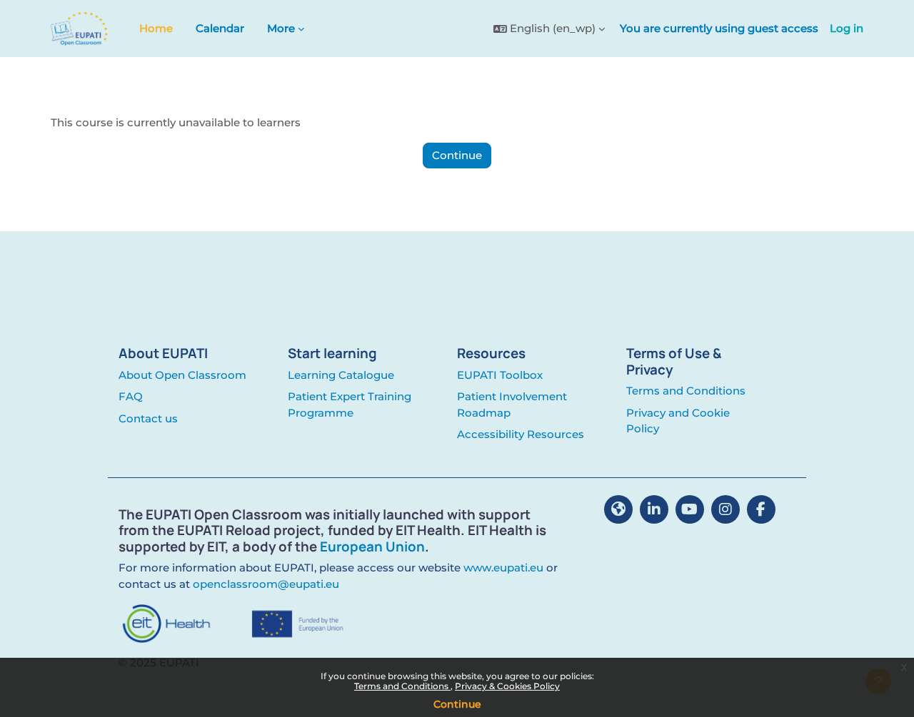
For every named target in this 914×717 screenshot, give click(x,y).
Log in (846, 28)
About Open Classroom (182, 375)
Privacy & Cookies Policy (507, 686)
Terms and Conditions (402, 686)
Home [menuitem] (156, 28)
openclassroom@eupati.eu (266, 584)
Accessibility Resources (520, 434)
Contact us (148, 418)
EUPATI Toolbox (500, 375)
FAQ (131, 396)
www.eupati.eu (503, 567)
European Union (372, 546)
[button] (549, 29)
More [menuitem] (281, 28)
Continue (457, 704)
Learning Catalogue (341, 375)
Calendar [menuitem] (220, 28)
